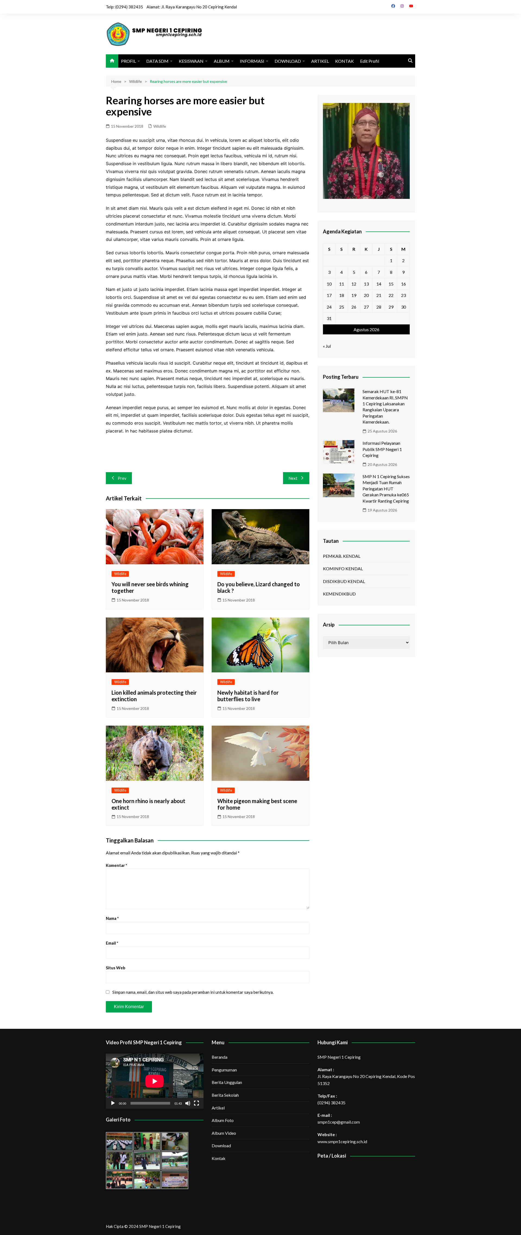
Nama (112, 918)
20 (366, 295)
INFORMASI (252, 61)
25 (341, 306)
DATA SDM (157, 61)
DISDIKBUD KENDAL (344, 581)
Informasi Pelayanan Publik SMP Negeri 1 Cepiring (382, 449)
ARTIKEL (320, 61)
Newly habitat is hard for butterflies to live (248, 695)
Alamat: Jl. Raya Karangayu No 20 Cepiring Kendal (192, 6)
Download (221, 1145)
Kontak (218, 1158)
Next (292, 478)
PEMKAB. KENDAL (341, 556)
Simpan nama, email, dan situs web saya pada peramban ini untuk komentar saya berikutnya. (193, 992)
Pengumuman (224, 1069)
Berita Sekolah (225, 1095)
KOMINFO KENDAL (343, 568)
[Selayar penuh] (196, 1103)
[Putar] (113, 1103)
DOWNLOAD (288, 61)
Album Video (224, 1133)
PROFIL (128, 61)
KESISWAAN (191, 61)
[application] (155, 1081)
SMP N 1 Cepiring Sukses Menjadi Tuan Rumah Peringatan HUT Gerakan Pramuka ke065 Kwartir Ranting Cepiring (386, 488)
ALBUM (222, 61)
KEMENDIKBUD (339, 593)
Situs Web (115, 967)
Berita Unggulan (227, 1082)
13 (366, 283)
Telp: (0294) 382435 (124, 6)
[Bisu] (187, 1103)
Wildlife (159, 126)
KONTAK (344, 61)
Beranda (219, 1057)
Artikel (218, 1107)
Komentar (116, 865)
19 (353, 295)
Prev (122, 478)
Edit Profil (369, 61)
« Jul (327, 346)
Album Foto (223, 1120)
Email (112, 943)
